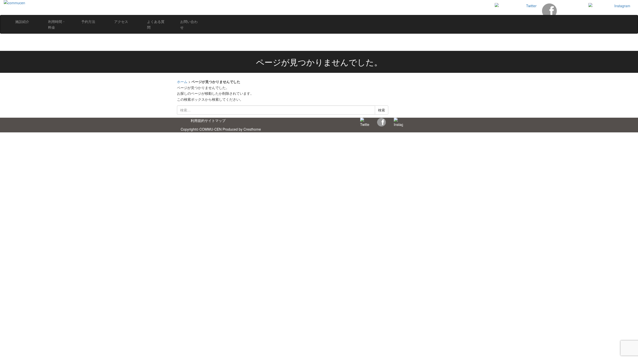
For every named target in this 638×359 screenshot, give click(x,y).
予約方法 (88, 21)
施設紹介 (22, 21)
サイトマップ (215, 120)
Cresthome (252, 129)
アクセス (121, 21)
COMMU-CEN (210, 129)
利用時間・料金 (57, 24)
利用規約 (198, 120)
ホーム (182, 81)
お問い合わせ (189, 24)
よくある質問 (155, 24)
